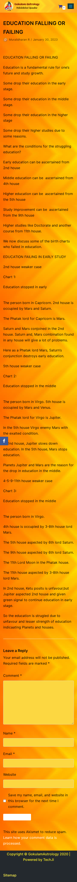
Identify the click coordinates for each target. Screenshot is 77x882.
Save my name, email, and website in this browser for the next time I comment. (38, 801)
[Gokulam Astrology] (21, 6)
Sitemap (9, 875)
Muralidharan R (19, 39)
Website (9, 774)
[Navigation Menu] (71, 6)
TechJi (48, 859)
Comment (12, 675)
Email (9, 754)
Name (9, 733)
